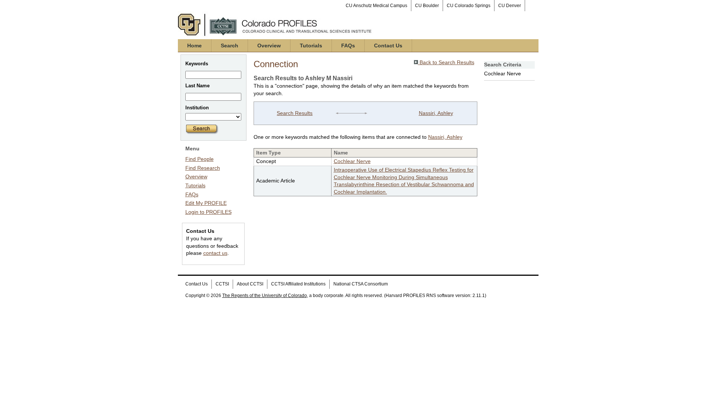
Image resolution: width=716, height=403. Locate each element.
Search (229, 46)
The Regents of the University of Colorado (264, 295)
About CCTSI (250, 284)
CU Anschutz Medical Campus (376, 5)
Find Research (202, 168)
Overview (269, 46)
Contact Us (388, 46)
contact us (215, 253)
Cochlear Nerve (352, 161)
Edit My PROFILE (206, 203)
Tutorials (311, 46)
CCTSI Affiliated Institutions (298, 284)
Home (194, 46)
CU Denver (509, 5)
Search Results (295, 113)
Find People (199, 159)
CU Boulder (427, 5)
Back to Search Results (446, 62)
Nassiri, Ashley (436, 113)
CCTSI (222, 284)
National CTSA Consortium (360, 284)
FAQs (348, 46)
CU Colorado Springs (468, 5)
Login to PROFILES (208, 212)
